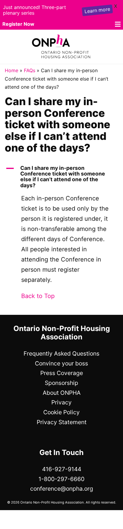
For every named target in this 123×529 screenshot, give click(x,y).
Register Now (18, 24)
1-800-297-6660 (61, 479)
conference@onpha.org (61, 488)
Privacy (61, 402)
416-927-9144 (61, 469)
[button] (61, 177)
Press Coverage (61, 373)
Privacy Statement (62, 422)
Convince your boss (61, 363)
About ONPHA (62, 392)
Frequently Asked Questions (61, 353)
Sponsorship (61, 382)
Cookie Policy (61, 412)
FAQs (29, 70)
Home (11, 70)
